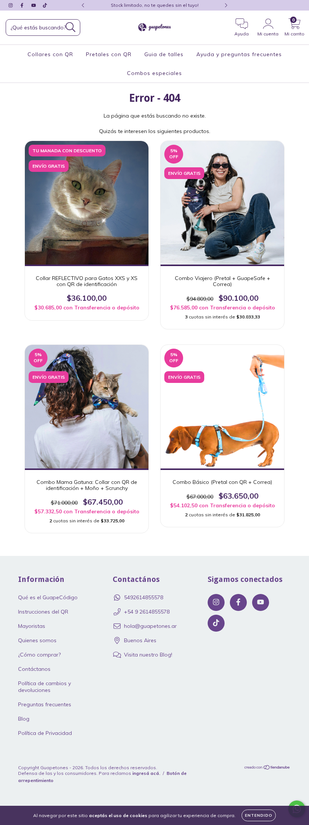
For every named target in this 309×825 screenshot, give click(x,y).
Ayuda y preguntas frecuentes (239, 54)
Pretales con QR (109, 54)
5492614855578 (143, 597)
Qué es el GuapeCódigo (48, 597)
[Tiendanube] (267, 768)
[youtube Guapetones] (34, 5)
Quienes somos (37, 640)
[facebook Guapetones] (22, 5)
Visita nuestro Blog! (148, 654)
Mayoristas (31, 626)
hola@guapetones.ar (150, 626)
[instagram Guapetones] (11, 5)
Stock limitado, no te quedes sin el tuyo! (155, 5)
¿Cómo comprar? (39, 654)
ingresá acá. (146, 773)
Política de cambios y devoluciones (44, 686)
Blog (23, 718)
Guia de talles (164, 54)
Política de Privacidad (45, 733)
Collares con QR (50, 54)
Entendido (258, 815)
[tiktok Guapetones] (45, 5)
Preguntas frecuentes (44, 704)
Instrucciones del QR (43, 611)
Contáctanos (34, 669)
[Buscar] (71, 27)
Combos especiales (154, 73)
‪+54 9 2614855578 (147, 611)
